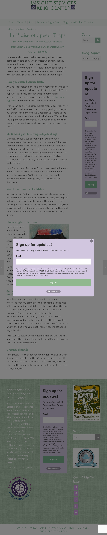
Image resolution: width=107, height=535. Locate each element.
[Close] (91, 241)
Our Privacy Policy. (42, 275)
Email (18, 256)
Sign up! (53, 282)
